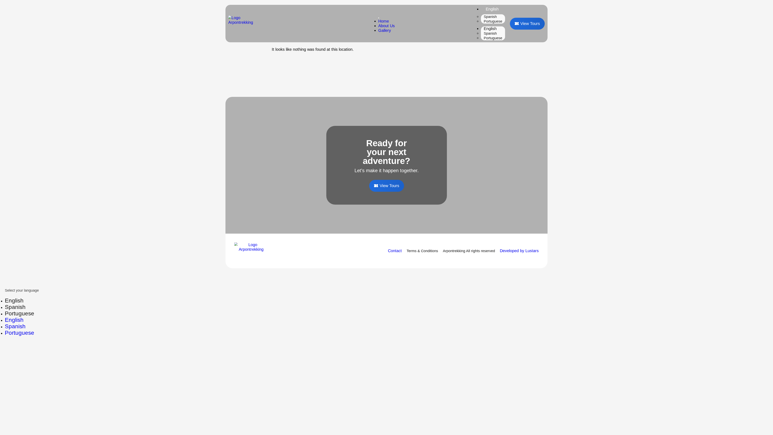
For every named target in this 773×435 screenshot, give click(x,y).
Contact (395, 251)
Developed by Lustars (519, 251)
